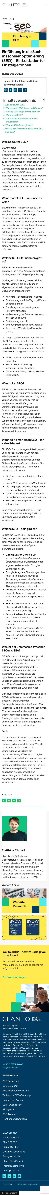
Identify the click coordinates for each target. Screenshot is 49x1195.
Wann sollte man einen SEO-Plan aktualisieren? (22, 120)
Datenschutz (8, 1184)
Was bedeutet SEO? (15, 104)
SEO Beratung (10, 1085)
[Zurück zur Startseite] (15, 5)
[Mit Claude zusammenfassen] (15, 90)
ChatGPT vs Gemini (13, 1161)
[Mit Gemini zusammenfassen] (11, 90)
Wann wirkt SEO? (14, 115)
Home (4, 18)
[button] (45, 5)
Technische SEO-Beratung (17, 1095)
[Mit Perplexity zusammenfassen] (20, 90)
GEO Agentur (10, 1132)
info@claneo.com (11, 1067)
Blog (12, 18)
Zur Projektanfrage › (14, 976)
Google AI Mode (11, 1156)
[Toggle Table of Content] (41, 100)
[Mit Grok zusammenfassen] (25, 90)
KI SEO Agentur (11, 1137)
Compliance (21, 1184)
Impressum (33, 1184)
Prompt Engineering (13, 1165)
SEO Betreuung (11, 1081)
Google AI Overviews (14, 1151)
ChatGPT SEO (10, 1142)
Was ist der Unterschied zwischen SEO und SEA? (24, 130)
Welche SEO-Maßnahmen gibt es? (23, 111)
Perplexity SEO (11, 1146)
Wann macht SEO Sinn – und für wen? (24, 108)
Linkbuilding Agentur (13, 1099)
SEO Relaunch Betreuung (16, 1090)
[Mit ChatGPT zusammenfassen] (6, 90)
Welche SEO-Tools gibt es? (19, 125)
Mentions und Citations (15, 1118)
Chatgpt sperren (11, 1170)
